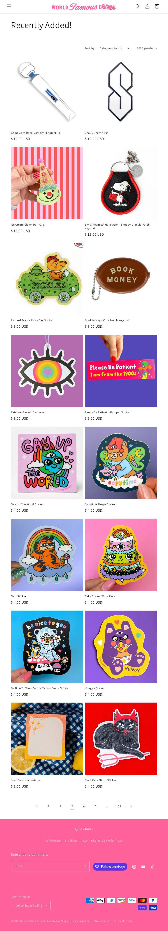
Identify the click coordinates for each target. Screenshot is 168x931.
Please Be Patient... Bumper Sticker (107, 412)
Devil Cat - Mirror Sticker (100, 780)
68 (119, 806)
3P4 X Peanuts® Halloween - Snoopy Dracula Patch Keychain (117, 226)
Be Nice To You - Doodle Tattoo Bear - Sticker (40, 688)
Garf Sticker (18, 596)
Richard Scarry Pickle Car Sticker (32, 320)
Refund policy (81, 920)
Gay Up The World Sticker (27, 504)
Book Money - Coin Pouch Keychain (107, 320)
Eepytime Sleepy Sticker (100, 504)
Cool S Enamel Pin (96, 133)
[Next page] (131, 806)
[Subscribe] (84, 866)
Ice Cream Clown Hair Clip (27, 224)
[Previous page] (37, 806)
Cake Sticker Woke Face (100, 596)
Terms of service (123, 920)
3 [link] (72, 806)
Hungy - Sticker (95, 688)
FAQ (84, 841)
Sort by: (89, 48)
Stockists (71, 841)
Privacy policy (102, 920)
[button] (9, 6)
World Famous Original (33, 920)
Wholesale (53, 841)
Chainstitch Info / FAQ (106, 841)
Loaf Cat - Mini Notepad (26, 780)
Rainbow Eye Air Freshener (28, 412)
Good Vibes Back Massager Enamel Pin (36, 133)
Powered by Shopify (58, 920)
